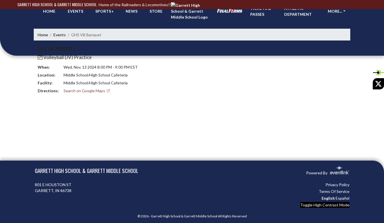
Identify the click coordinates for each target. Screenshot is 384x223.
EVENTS (75, 11)
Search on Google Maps (85, 90)
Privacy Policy (337, 184)
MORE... (335, 11)
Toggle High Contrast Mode (324, 204)
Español (342, 198)
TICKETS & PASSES (260, 11)
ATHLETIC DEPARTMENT (298, 11)
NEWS (131, 11)
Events (59, 34)
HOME (49, 11)
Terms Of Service (334, 191)
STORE (156, 11)
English (328, 198)
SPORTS (103, 11)
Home (43, 34)
